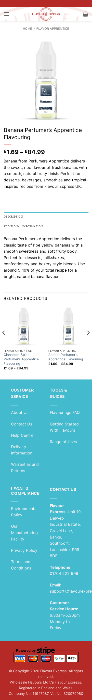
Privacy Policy (24, 550)
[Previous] (4, 342)
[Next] (88, 342)
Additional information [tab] (23, 226)
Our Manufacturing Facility (24, 532)
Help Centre (22, 435)
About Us (19, 412)
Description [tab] (13, 216)
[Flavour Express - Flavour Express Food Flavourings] (46, 14)
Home (27, 28)
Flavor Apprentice (52, 28)
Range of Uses (63, 441)
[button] (7, 14)
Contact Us (21, 424)
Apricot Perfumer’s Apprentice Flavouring (65, 357)
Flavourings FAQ (65, 412)
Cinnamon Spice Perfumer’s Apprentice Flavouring (21, 359)
